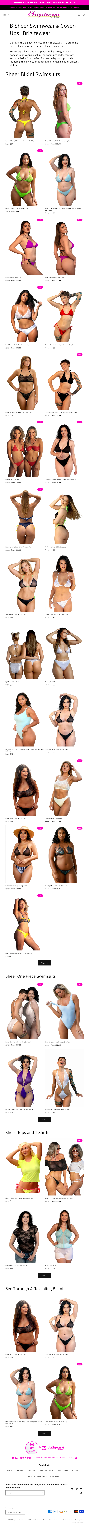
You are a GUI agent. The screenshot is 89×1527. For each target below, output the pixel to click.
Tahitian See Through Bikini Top (15, 614)
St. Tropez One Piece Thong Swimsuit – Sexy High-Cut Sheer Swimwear (24, 750)
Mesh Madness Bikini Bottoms (54, 277)
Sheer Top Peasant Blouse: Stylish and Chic (59, 1198)
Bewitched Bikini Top (12, 480)
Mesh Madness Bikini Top (13, 277)
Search (9, 1470)
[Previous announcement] (4, 7)
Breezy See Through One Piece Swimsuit (18, 1042)
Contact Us (20, 1470)
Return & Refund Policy (37, 1476)
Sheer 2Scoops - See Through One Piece (57, 1042)
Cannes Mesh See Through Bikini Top (56, 749)
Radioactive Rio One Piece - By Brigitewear (19, 1109)
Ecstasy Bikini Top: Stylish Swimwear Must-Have (60, 480)
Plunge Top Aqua (50, 1265)
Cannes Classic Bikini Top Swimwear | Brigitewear (61, 345)
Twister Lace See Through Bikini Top (56, 614)
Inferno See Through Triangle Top (16, 886)
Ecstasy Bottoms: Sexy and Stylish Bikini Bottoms (61, 412)
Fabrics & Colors (46, 1470)
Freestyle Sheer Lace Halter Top (55, 818)
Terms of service (68, 1520)
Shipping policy (79, 1520)
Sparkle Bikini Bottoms (12, 682)
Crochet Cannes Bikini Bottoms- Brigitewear (59, 141)
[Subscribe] (42, 1492)
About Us (75, 1470)
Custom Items (62, 1470)
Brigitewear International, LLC (21, 1520)
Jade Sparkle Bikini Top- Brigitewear (56, 886)
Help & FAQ (54, 1476)
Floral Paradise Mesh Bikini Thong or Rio (18, 547)
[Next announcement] (84, 7)
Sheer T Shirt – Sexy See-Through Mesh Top (19, 1198)
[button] (4, 14)
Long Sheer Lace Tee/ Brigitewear (16, 1265)
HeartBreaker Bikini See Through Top (17, 345)
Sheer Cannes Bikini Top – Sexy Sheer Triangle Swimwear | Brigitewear (63, 209)
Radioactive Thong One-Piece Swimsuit (57, 1109)
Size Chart (32, 1470)
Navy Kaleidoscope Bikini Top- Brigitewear (19, 953)
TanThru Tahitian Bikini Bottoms (55, 547)
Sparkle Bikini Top (51, 682)
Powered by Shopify (35, 1520)
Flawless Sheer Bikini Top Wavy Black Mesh (19, 412)
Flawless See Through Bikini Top (15, 818)
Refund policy (57, 1520)
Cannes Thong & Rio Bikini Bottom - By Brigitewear (21, 141)
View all (44, 963)
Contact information (78, 1522)
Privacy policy (47, 1520)
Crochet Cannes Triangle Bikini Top (16, 208)
